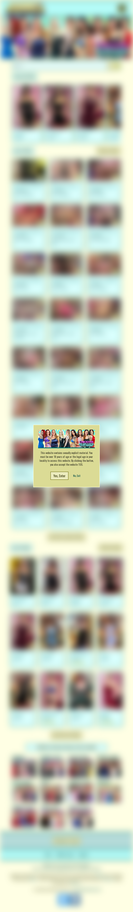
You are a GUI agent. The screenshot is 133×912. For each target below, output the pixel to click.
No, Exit (76, 476)
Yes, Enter (59, 475)
